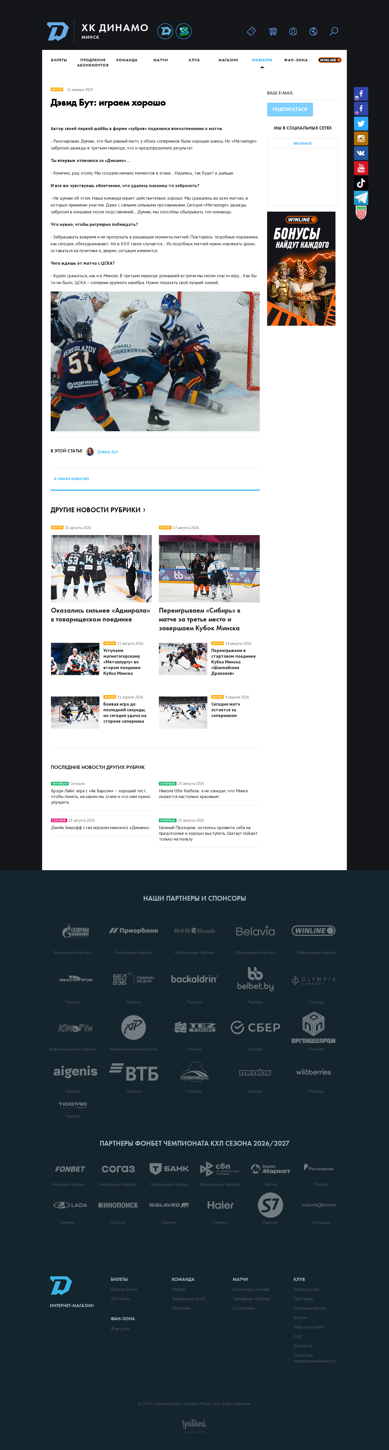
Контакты (303, 1345)
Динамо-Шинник (165, 31)
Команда (127, 59)
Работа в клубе (309, 1327)
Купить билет (124, 1289)
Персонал (181, 1308)
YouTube (361, 168)
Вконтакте (361, 153)
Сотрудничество (310, 1308)
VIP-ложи (120, 1298)
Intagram (361, 138)
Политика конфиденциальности (315, 1358)
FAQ (298, 1336)
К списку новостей (71, 479)
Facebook (361, 94)
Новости (262, 59)
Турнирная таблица (251, 1298)
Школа (300, 1317)
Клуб (194, 59)
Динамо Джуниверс (184, 31)
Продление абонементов (93, 62)
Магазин (228, 59)
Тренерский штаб (188, 1298)
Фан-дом (120, 1328)
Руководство (307, 1289)
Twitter (361, 124)
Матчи (160, 59)
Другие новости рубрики (96, 509)
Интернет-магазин (72, 1306)
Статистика (244, 1308)
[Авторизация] (293, 31)
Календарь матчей (251, 1289)
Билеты (59, 59)
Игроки (178, 1289)
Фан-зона (296, 59)
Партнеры (303, 1298)
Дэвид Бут (107, 451)
